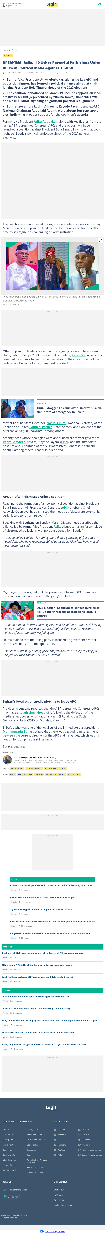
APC (65, 507)
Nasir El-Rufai (56, 423)
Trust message (25, 774)
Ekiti (64, 442)
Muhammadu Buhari (18, 731)
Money (5, 1037)
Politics (15, 50)
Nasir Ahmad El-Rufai (55, 769)
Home (5, 50)
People (13, 926)
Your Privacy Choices (55, 1231)
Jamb (12, 774)
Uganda (39, 774)
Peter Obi (79, 355)
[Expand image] (100, 240)
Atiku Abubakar (45, 121)
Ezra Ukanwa (50, 73)
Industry (6, 1049)
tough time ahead (32, 712)
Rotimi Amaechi (14, 442)
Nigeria (14, 902)
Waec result (74, 774)
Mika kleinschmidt (55, 774)
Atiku (58, 526)
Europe (14, 938)
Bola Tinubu (17, 769)
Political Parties (40, 427)
